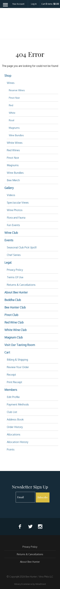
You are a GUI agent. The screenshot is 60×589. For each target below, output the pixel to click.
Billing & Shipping (17, 359)
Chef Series (14, 255)
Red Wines (13, 150)
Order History (15, 427)
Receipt (11, 374)
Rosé (11, 120)
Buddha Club (12, 300)
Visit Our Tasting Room (19, 345)
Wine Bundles (16, 135)
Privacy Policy (15, 269)
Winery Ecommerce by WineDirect (30, 584)
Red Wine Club (14, 322)
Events (8, 240)
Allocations (13, 434)
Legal (8, 262)
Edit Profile (13, 397)
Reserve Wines (17, 90)
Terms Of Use (15, 277)
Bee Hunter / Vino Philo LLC (30, 25)
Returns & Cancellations (21, 284)
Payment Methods (18, 404)
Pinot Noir (14, 97)
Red (11, 105)
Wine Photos (14, 210)
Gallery (9, 188)
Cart (7, 352)
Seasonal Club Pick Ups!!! (21, 247)
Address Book (15, 419)
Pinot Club (11, 315)
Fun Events (13, 225)
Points (10, 449)
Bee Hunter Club (15, 307)
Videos (11, 195)
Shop (7, 75)
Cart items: (50, 4)
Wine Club (11, 232)
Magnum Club (13, 337)
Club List (12, 412)
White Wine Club (15, 330)
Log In (34, 4)
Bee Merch (13, 180)
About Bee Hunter (16, 292)
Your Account (18, 4)
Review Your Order (18, 367)
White (12, 112)
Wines (10, 83)
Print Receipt (14, 382)
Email (12, 493)
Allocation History (17, 442)
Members (10, 389)
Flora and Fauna (16, 217)
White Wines (14, 142)
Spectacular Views (18, 202)
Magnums (14, 127)
